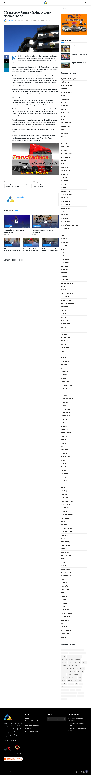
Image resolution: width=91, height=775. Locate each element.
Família (48, 20)
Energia (63, 286)
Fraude (63, 344)
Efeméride (64, 280)
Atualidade (36, 20)
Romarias (64, 535)
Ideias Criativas (66, 385)
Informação (65, 396)
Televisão (64, 586)
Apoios (63, 120)
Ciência (63, 184)
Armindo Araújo (66, 650)
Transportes (65, 603)
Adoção (63, 96)
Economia (42, 20)
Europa (63, 314)
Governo (64, 365)
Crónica (64, 239)
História (64, 375)
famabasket (75, 665)
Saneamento (65, 545)
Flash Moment (66, 338)
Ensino (63, 290)
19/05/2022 (20, 20)
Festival (64, 334)
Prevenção (65, 491)
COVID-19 (64, 232)
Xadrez (63, 637)
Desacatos (65, 259)
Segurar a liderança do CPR (78, 63)
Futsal (63, 358)
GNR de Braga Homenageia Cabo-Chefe (12, 249)
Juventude (65, 423)
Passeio (63, 470)
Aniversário (65, 113)
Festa (63, 331)
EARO (84, 662)
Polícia (63, 477)
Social (63, 562)
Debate (63, 256)
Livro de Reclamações (31, 731)
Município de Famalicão (74, 674)
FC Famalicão (74, 668)
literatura (80, 671)
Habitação (64, 372)
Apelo (63, 116)
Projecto (64, 494)
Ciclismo (64, 178)
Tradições (64, 596)
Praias (63, 484)
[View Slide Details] (74, 24)
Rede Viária (65, 518)
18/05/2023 (75, 48)
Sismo (63, 559)
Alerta (63, 103)
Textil (63, 593)
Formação (64, 341)
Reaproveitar (65, 511)
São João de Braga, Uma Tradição (79, 55)
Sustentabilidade (67, 576)
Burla (63, 164)
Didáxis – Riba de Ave (74, 662)
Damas (63, 249)
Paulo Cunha (77, 680)
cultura (71, 659)
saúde (72, 690)
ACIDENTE (64, 89)
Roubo (63, 538)
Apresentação (66, 123)
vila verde (80, 696)
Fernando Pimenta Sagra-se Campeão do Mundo (31, 249)
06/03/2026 (75, 58)
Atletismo (37, 226)
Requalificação (66, 532)
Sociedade (64, 566)
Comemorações (66, 195)
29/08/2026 (7, 234)
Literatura (65, 426)
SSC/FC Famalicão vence (79, 46)
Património (65, 474)
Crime (63, 235)
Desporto (64, 266)
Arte (62, 130)
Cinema (63, 188)
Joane (64, 671)
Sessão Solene (66, 556)
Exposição (64, 321)
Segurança (65, 552)
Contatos (28, 728)
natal (80, 677)
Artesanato (65, 133)
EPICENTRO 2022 (66, 300)
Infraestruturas (67, 399)
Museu (63, 440)
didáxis (64, 662)
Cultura (64, 246)
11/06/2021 (75, 66)
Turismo (64, 607)
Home (5, 8)
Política (64, 481)
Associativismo (66, 140)
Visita (63, 624)
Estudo (63, 310)
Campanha (64, 167)
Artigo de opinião (78, 650)
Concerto (64, 215)
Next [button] (85, 24)
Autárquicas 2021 (67, 154)
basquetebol (81, 653)
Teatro (63, 579)
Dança (63, 252)
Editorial (64, 273)
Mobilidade (65, 436)
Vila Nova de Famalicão (68, 696)
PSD (81, 684)
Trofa (78, 690)
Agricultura (65, 99)
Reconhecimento (67, 515)
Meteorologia (66, 433)
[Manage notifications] (86, 771)
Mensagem (64, 430)
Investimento (66, 416)
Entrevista (65, 297)
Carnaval (64, 174)
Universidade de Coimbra (69, 693)
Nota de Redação (67, 457)
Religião (64, 525)
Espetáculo (65, 307)
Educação (64, 276)
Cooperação (65, 229)
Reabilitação (65, 508)
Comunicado (65, 205)
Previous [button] (63, 24)
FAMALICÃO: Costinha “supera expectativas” (14, 231)
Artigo (63, 137)
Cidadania (64, 181)
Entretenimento (67, 293)
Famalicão (65, 668)
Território (65, 590)
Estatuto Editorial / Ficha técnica (32, 722)
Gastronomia (65, 361)
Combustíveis (66, 191)
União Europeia (66, 617)
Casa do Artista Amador (74, 656)
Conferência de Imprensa (69, 225)
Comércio (64, 198)
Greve (63, 368)
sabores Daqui (66, 542)
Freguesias (65, 348)
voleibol (64, 627)
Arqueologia (65, 126)
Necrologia (65, 450)
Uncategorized (66, 613)
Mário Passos (66, 677)
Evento (63, 317)
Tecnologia (65, 583)
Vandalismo (65, 620)
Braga (63, 656)
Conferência (65, 222)
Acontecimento (66, 92)
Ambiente (64, 106)
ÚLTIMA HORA (65, 610)
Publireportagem (67, 501)
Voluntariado (66, 630)
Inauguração (65, 389)
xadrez (64, 699)
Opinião (63, 464)
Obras (63, 460)
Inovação (64, 406)
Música (63, 443)
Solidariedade (66, 573)
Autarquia (64, 150)
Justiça (64, 419)
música (74, 677)
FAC (69, 665)
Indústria (64, 392)
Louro (63, 674)
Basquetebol (65, 157)
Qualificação (65, 504)
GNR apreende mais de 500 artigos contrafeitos (50, 249)
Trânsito (64, 600)
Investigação (65, 413)
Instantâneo (65, 409)
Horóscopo (65, 382)
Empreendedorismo (67, 283)
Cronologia (65, 242)
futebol (82, 668)
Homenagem (65, 378)
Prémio (63, 487)
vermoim (81, 693)
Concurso (64, 218)
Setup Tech (14, 740)
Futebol (64, 355)
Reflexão (64, 521)
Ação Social (11, 8)
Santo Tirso (65, 690)
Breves (63, 161)
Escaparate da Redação (69, 304)
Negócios (64, 453)
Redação (11, 20)
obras (63, 680)
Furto (63, 351)
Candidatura (65, 171)
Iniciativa (64, 402)
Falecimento (65, 324)
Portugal (71, 684)
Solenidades (65, 569)
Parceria (64, 467)
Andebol (64, 109)
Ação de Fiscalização (68, 79)
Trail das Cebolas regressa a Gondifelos (42, 231)
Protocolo (65, 498)
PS (76, 684)
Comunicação (66, 201)
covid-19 (64, 659)
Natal (63, 447)
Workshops (65, 634)
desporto (77, 659)
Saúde (63, 549)
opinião (70, 680)
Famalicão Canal (12, 772)
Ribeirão (78, 687)
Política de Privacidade (32, 726)
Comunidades (65, 208)
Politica (64, 684)
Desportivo (65, 263)
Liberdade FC (71, 671)
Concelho (64, 212)
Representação (66, 528)
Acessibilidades (66, 86)
